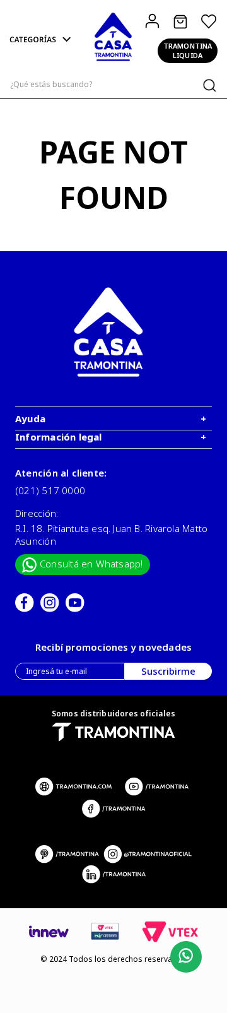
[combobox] (113, 85)
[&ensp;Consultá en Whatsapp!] (183, 957)
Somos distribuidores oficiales (114, 713)
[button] (41, 40)
